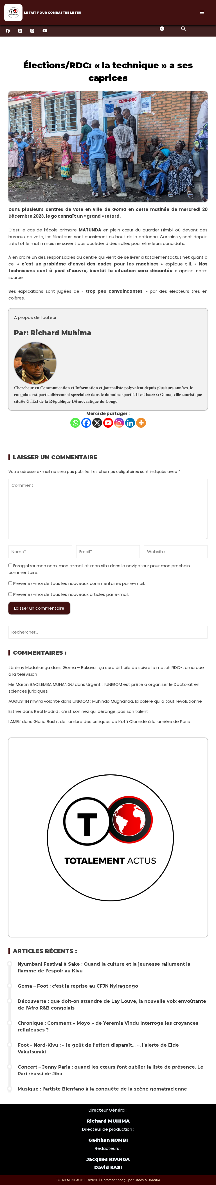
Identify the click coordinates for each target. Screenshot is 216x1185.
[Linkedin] (130, 423)
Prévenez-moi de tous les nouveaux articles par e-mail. (71, 594)
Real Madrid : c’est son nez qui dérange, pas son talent (91, 711)
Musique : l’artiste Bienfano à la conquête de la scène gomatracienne (102, 1089)
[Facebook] (86, 423)
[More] (141, 423)
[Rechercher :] (108, 632)
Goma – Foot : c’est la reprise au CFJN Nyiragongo (78, 986)
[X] (97, 423)
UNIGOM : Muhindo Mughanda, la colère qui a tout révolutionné (137, 701)
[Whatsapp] (75, 423)
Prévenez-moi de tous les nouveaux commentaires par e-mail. (79, 583)
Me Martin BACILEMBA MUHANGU (41, 684)
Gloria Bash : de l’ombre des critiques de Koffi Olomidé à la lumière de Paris (111, 721)
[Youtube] (108, 423)
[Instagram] (119, 423)
